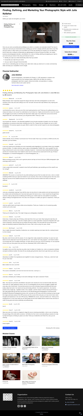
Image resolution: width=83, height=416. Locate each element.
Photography (26, 5)
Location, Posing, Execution (9, 347)
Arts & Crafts (62, 5)
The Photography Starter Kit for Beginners (30, 348)
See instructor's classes (17, 85)
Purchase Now (41, 34)
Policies (41, 414)
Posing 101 (5, 381)
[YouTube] (18, 406)
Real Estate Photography (28, 364)
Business (53, 5)
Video (35, 5)
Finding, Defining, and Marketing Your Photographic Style (9, 25)
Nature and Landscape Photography (47, 348)
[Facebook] (22, 406)
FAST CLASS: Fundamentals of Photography (10, 365)
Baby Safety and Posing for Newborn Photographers (29, 382)
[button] (80, 413)
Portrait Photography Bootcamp (50, 364)
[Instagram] (25, 406)
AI (46, 5)
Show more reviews (9, 328)
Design (41, 5)
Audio (70, 5)
